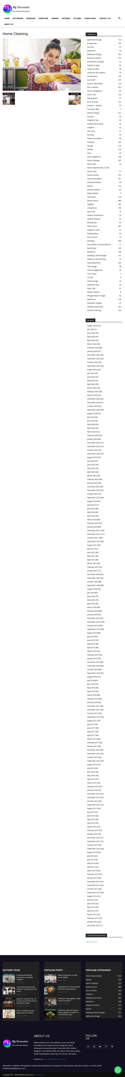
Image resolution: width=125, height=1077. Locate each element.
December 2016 (93, 750)
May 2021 (91, 556)
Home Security (93, 175)
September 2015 (93, 805)
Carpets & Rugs (93, 65)
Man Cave (91, 211)
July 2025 (90, 373)
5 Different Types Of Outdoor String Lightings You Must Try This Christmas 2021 (68, 1012)
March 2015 (92, 827)
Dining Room (92, 98)
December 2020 (93, 574)
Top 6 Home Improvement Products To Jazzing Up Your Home (27, 989)
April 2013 (91, 911)
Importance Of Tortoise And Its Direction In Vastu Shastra (69, 988)
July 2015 (90, 812)
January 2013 (92, 922)
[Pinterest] (106, 1046)
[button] (119, 18)
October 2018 (92, 669)
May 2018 (91, 688)
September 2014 (93, 848)
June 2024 (91, 421)
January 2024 (92, 439)
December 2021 (93, 530)
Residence (91, 252)
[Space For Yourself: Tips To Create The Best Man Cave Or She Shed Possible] (9, 1002)
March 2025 (92, 388)
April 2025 (91, 384)
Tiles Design (92, 266)
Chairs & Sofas (93, 69)
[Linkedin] (100, 1046)
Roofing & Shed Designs (96, 255)
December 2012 (93, 925)
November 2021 (93, 534)
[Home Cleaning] (42, 90)
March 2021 (92, 563)
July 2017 (90, 724)
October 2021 (92, 538)
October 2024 (92, 406)
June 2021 (91, 552)
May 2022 (91, 512)
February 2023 (93, 479)
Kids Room (91, 197)
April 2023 (91, 472)
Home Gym (91, 164)
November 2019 (93, 622)
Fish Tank (91, 131)
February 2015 (93, 830)
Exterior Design (93, 113)
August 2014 (92, 852)
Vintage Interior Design (96, 296)
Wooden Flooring (94, 310)
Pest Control (92, 237)
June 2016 (91, 772)
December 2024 (93, 399)
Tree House (91, 274)
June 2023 (91, 464)
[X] (112, 1046)
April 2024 (91, 428)
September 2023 (93, 453)
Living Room (90, 18)
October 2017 (92, 713)
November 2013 (93, 885)
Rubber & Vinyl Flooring (96, 259)
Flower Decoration (94, 138)
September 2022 (93, 497)
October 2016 (92, 757)
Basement (91, 50)
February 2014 (93, 874)
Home (7, 18)
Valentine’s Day (93, 285)
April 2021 (91, 560)
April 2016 (91, 779)
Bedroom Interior (94, 58)
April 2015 (91, 823)
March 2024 (92, 432)
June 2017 (91, 728)
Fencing (90, 116)
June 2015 (91, 816)
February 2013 (93, 918)
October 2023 (92, 450)
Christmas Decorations (96, 72)
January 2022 (92, 527)
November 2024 (93, 402)
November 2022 (93, 490)
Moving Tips (92, 222)
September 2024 (93, 410)
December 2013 (93, 881)
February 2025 (93, 391)
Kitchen (77, 18)
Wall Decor (91, 299)
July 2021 (90, 549)
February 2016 (93, 786)
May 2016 (91, 775)
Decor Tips (91, 94)
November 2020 (93, 578)
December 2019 (93, 618)
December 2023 (93, 443)
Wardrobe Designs (94, 303)
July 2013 (90, 900)
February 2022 (93, 523)
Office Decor (92, 226)
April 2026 (91, 340)
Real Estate (91, 248)
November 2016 (93, 753)
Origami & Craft (93, 230)
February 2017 (93, 742)
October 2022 (92, 494)
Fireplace (90, 127)
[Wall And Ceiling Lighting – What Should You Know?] (50, 1002)
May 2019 (91, 644)
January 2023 (92, 483)
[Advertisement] (77, 9)
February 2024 (93, 435)
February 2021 (93, 567)
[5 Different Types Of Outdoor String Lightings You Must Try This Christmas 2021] (50, 1013)
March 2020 (92, 607)
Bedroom (30, 18)
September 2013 (93, 892)
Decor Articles (92, 87)
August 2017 (92, 720)
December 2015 (93, 794)
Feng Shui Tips (93, 120)
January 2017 (92, 746)
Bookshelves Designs (95, 61)
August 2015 (92, 808)
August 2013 (92, 896)
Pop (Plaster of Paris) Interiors (99, 244)
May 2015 (91, 819)
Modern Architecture (95, 215)
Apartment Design (94, 40)
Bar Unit (90, 47)
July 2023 (90, 461)
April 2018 (91, 691)
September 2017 (93, 717)
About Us (8, 24)
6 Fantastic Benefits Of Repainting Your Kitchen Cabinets (25, 977)
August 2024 (92, 413)
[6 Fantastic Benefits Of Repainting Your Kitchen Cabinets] (9, 978)
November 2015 (93, 797)
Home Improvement (95, 168)
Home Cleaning (93, 160)
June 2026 (91, 333)
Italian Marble (92, 193)
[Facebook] (88, 1046)
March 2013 (92, 914)
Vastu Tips (91, 288)
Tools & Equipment (94, 270)
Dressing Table (93, 109)
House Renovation (94, 178)
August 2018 (92, 677)
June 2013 (91, 903)
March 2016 (92, 783)
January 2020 (92, 614)
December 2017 (93, 706)
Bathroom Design (94, 54)
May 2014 (91, 863)
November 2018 (93, 666)
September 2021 (93, 541)
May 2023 (91, 468)
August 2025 (92, 369)
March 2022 (92, 519)
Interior (66, 18)
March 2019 (92, 651)
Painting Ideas (92, 233)
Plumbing (90, 241)
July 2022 (90, 505)
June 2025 (91, 377)
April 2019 (91, 647)
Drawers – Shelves (94, 105)
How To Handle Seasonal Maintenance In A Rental (25, 1012)
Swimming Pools (93, 263)
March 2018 (92, 695)
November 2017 (93, 709)
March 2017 (92, 739)
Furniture (43, 18)
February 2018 (93, 699)
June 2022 (91, 508)
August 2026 (92, 326)
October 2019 (92, 625)
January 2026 (92, 351)
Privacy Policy (39, 1075)
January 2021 (92, 571)
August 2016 (92, 764)
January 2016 (92, 790)
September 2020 (93, 585)
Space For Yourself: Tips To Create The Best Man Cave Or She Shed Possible (27, 1001)
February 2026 (93, 347)
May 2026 (91, 336)
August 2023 (92, 457)
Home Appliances (94, 157)
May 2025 (91, 380)
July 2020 (90, 592)
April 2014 (91, 867)
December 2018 (93, 662)
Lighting (90, 204)
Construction (92, 76)
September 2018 (93, 673)
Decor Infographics (94, 91)
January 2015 (92, 834)
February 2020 (93, 611)
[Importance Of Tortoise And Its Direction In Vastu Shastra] (50, 990)
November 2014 (93, 841)
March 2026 (92, 344)
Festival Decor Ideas (95, 124)
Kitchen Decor (92, 200)
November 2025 (93, 358)
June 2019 (91, 640)
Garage (90, 146)
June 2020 (91, 596)
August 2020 (92, 589)
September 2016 (93, 761)
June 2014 (91, 859)
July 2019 (90, 636)
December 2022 (93, 486)
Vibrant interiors (93, 292)
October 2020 (92, 581)
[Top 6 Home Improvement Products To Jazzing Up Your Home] (9, 990)
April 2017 (91, 735)
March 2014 (92, 870)
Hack (89, 153)
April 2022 (91, 516)
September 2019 (93, 629)
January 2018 (92, 702)
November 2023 (93, 446)
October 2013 (92, 889)
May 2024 (91, 424)
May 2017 (91, 731)
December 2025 (93, 355)
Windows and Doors (95, 306)
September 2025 (93, 366)
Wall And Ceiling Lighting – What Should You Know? (69, 1000)
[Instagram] (94, 1046)
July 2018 (90, 680)
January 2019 (92, 658)
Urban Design (92, 281)
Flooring (90, 135)
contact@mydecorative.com (54, 1059)
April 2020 (91, 603)
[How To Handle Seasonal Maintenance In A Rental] (9, 1014)
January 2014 (92, 878)
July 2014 (90, 856)
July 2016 (90, 768)
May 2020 (91, 600)
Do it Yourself (92, 102)
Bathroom (18, 18)
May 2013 (91, 907)
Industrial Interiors (94, 182)
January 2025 (92, 395)
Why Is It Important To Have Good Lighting (67, 976)
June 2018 (91, 684)
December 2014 (93, 837)
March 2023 (92, 475)
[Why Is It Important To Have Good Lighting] (50, 978)
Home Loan (92, 171)
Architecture (92, 43)
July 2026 (90, 329)
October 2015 (92, 801)
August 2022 (92, 501)
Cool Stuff (91, 80)
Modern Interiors (93, 219)
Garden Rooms (92, 942)
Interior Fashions (93, 189)
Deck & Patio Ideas (94, 83)
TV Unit (90, 277)
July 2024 (90, 417)
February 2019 (93, 655)
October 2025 (92, 362)
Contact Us (104, 18)
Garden (55, 18)
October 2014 (92, 845)
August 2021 (92, 545)
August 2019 (92, 633)
